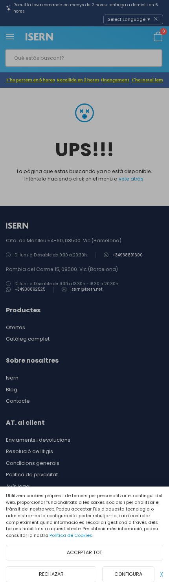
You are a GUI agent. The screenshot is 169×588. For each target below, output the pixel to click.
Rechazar (51, 574)
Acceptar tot (84, 552)
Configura (128, 574)
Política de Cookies (71, 535)
